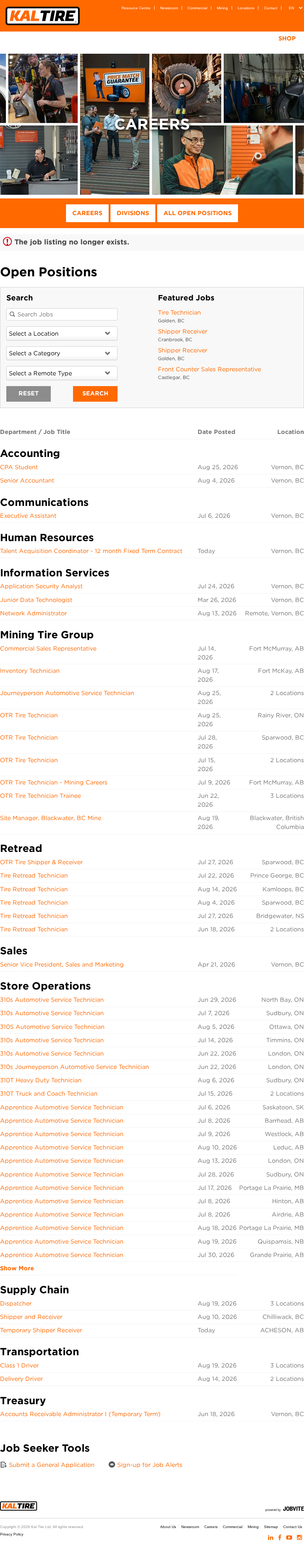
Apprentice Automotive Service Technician (61, 1107)
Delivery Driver (21, 1378)
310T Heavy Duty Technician (41, 1080)
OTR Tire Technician (29, 715)
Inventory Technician (30, 670)
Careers (87, 213)
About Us (168, 1527)
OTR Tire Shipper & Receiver (41, 862)
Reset (29, 393)
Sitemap (271, 1527)
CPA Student (19, 467)
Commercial (197, 8)
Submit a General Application (51, 1464)
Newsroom (169, 8)
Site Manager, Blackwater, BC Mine (50, 818)
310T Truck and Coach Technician (49, 1093)
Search (95, 393)
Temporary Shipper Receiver (41, 1330)
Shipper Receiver (182, 331)
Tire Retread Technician (34, 875)
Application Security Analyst (41, 586)
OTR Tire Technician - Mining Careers (54, 782)
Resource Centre (136, 8)
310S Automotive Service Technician (52, 1026)
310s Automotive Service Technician (52, 999)
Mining (222, 8)
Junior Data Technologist (36, 599)
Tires (94, 38)
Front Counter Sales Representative (209, 369)
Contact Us (292, 1527)
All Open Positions (197, 213)
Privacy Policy (11, 1534)
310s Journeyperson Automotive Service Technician (74, 1066)
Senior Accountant (27, 480)
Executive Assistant (28, 515)
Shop (287, 38)
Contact (270, 8)
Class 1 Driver (19, 1365)
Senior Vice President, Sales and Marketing (62, 964)
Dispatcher (16, 1303)
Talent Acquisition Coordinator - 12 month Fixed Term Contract (91, 550)
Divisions (133, 213)
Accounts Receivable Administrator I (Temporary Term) (80, 1414)
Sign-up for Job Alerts (148, 1464)
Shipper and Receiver (31, 1316)
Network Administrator (33, 613)
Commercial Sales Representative (48, 648)
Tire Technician (179, 312)
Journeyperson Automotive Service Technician (67, 693)
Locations (246, 8)
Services (178, 38)
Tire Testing (232, 38)
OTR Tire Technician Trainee (40, 795)
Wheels (133, 38)
